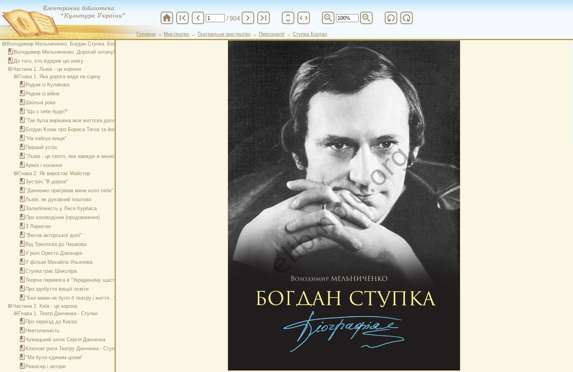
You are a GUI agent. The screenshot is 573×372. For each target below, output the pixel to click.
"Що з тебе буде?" (46, 111)
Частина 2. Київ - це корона (44, 306)
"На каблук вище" (46, 138)
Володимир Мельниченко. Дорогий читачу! (64, 52)
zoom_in (366, 17)
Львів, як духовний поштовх (58, 199)
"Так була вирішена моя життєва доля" (71, 120)
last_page (263, 17)
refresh (391, 17)
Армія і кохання (43, 165)
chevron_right (247, 17)
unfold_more (288, 17)
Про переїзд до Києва (51, 322)
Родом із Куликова (47, 85)
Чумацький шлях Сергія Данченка (65, 339)
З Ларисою (38, 226)
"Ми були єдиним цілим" (54, 357)
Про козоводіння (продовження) (62, 217)
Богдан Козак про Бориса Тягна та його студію (80, 129)
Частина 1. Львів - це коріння (46, 69)
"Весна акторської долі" (53, 235)
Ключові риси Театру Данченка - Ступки (72, 348)
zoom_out (328, 17)
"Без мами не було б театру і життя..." (70, 298)
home (166, 17)
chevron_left (198, 17)
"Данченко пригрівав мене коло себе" (69, 190)
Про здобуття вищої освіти (56, 289)
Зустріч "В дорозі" (46, 181)
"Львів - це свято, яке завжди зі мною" (70, 156)
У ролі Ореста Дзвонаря (53, 253)
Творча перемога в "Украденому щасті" (71, 280)
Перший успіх (41, 147)
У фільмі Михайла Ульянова (58, 262)
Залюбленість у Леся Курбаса (61, 208)
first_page (182, 17)
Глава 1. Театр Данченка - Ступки (57, 313)
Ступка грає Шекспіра (51, 271)
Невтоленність (42, 330)
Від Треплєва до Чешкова (56, 244)
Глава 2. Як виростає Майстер (54, 173)
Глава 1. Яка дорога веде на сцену (59, 76)
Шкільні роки (40, 102)
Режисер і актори (45, 366)
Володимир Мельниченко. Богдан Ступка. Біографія (68, 44)
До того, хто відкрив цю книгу (48, 61)
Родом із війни (42, 94)
